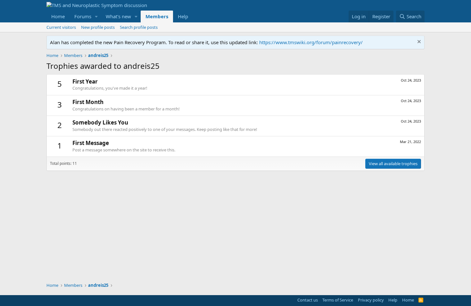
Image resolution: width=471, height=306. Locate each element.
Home (58, 16)
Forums (82, 16)
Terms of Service (337, 300)
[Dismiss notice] (418, 42)
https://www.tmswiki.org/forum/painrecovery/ (311, 42)
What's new (118, 16)
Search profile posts (139, 27)
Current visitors (61, 27)
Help (183, 16)
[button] (96, 16)
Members (156, 16)
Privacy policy (371, 300)
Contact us (307, 300)
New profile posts (98, 27)
